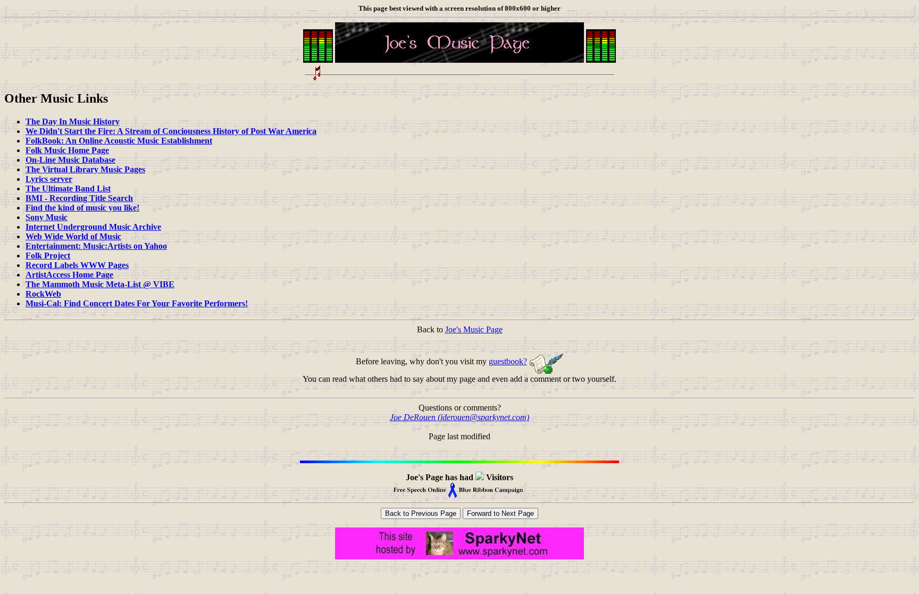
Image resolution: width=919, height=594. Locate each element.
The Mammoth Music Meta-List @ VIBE (100, 284)
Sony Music (47, 217)
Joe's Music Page (474, 329)
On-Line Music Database (70, 159)
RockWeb (43, 293)
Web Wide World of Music (73, 236)
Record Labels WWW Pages (77, 265)
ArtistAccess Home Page (69, 274)
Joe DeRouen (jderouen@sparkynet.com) (459, 417)
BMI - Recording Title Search (79, 198)
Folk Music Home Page (67, 150)
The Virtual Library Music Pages (85, 169)
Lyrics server (49, 178)
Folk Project (48, 255)
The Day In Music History (73, 121)
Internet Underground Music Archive (93, 226)
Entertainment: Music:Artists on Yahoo (96, 245)
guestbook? (508, 361)
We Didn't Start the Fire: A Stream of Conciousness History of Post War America (171, 131)
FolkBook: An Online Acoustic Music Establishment (119, 140)
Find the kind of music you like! (82, 207)
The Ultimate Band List (68, 188)
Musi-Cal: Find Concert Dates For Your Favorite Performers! (137, 303)
